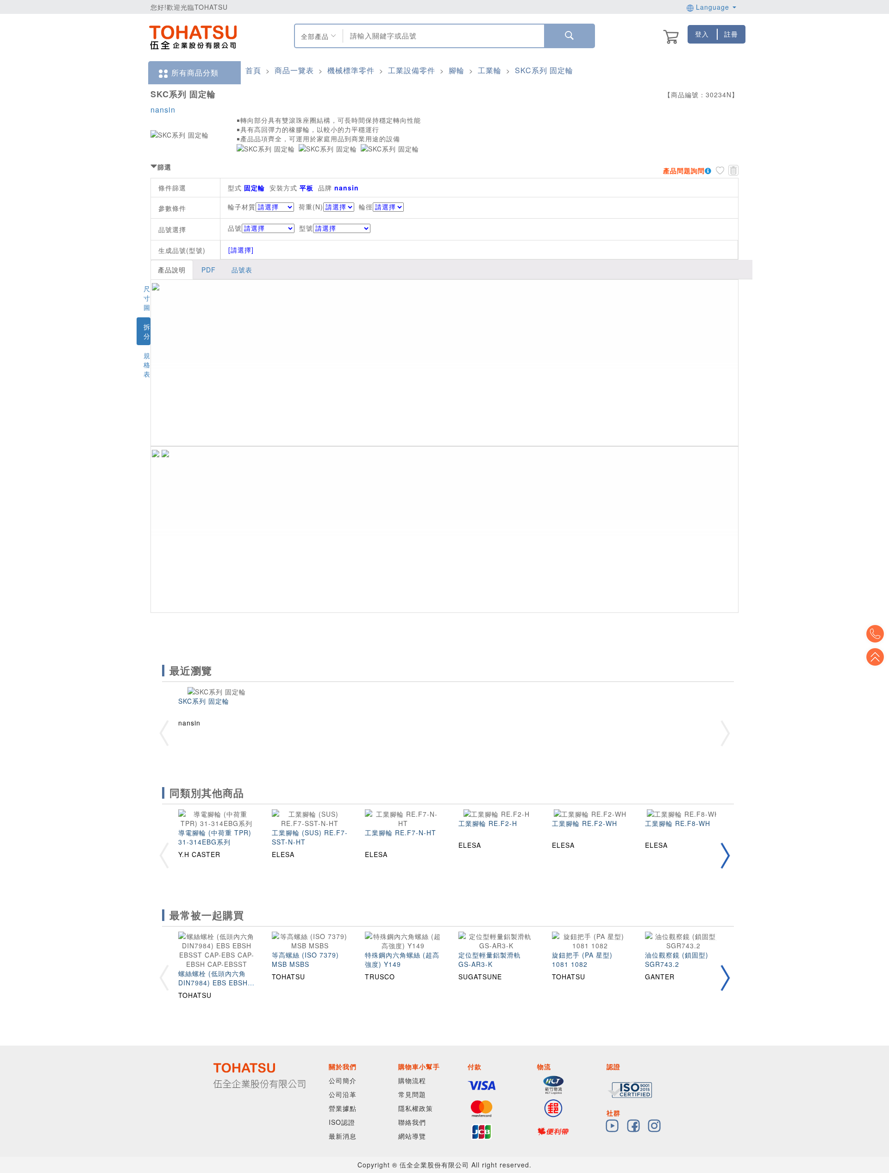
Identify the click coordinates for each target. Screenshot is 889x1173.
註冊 (731, 33)
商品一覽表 (294, 70)
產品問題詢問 (684, 170)
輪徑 (366, 206)
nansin (162, 109)
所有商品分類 (195, 72)
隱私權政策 (415, 1108)
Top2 (875, 633)
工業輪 (489, 70)
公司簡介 (343, 1080)
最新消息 (343, 1136)
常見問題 (412, 1094)
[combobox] (442, 36)
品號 (235, 228)
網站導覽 (412, 1136)
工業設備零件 (411, 70)
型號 (306, 228)
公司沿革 (343, 1094)
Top (875, 657)
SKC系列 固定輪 (544, 70)
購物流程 (412, 1080)
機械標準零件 (351, 70)
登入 (702, 33)
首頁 (253, 70)
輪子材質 (242, 206)
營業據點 (343, 1108)
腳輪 (456, 70)
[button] (725, 855)
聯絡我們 (412, 1122)
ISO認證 (342, 1122)
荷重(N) (311, 206)
